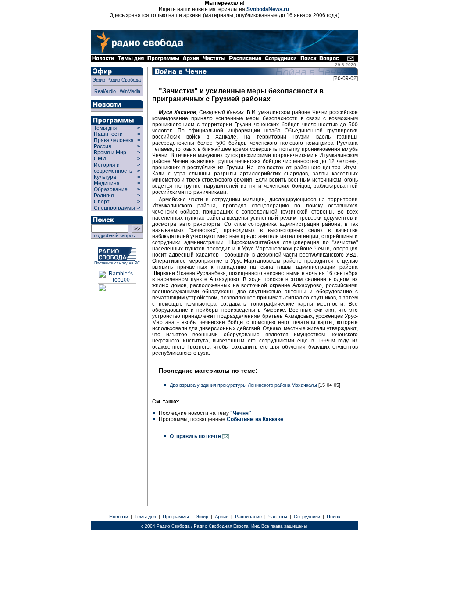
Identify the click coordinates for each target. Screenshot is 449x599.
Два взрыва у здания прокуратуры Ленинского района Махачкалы (243, 385)
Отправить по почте (196, 436)
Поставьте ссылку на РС (117, 263)
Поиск (333, 516)
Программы (175, 516)
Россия (102, 146)
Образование (110, 189)
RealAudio (105, 91)
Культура (105, 177)
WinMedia (130, 91)
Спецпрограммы (113, 208)
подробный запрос (113, 235)
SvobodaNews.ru (267, 9)
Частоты (278, 516)
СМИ (100, 159)
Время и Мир (110, 153)
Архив (222, 516)
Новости (118, 516)
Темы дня (105, 128)
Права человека (113, 140)
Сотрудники (306, 516)
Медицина (106, 183)
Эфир (202, 516)
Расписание (248, 516)
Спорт (101, 202)
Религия (104, 196)
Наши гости (108, 134)
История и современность (113, 168)
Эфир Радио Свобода (117, 79)
